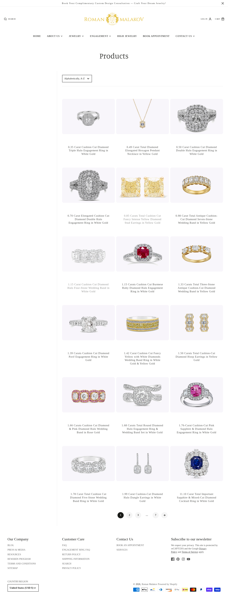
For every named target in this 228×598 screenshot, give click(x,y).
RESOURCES (14, 554)
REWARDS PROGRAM (19, 559)
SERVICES (122, 550)
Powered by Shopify (167, 584)
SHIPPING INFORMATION (75, 559)
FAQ (64, 545)
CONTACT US (184, 36)
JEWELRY (75, 36)
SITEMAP (13, 568)
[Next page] (164, 515)
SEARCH (66, 563)
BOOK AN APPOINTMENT (130, 545)
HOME (37, 36)
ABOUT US (53, 36)
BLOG (11, 545)
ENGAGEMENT (99, 36)
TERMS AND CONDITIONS (22, 563)
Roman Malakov (149, 584)
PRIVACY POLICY (71, 568)
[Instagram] (183, 559)
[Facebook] (172, 559)
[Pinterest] (178, 559)
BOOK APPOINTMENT (156, 36)
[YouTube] (188, 559)
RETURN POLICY (71, 554)
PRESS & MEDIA (16, 550)
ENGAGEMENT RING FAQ (76, 550)
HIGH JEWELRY (127, 36)
